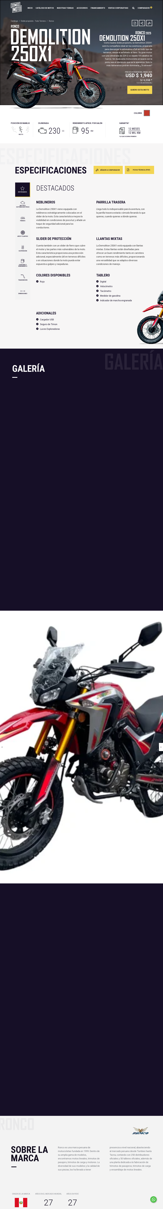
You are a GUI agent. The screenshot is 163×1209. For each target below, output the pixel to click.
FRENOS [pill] (22, 220)
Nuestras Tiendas (65, 8)
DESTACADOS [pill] (22, 192)
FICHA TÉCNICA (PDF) (141, 170)
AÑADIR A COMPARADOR (110, 170)
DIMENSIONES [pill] (22, 293)
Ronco (51, 21)
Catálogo (14, 21)
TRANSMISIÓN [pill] (22, 280)
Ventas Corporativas (118, 8)
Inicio (30, 8)
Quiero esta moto (139, 90)
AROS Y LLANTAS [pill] (22, 236)
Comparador (145, 8)
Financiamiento (98, 8)
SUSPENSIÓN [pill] (23, 251)
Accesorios (82, 8)
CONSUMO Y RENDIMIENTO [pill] (22, 265)
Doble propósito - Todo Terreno (33, 21)
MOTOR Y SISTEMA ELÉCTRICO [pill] (22, 206)
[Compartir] (142, 23)
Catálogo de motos (45, 8)
